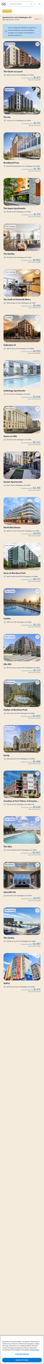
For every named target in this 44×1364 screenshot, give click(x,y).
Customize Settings (22, 1354)
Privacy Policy (34, 1350)
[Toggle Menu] (39, 4)
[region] (22, 1350)
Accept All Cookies (22, 1360)
